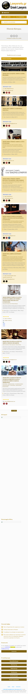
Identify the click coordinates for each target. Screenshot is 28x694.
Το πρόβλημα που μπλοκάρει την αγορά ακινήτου (14, 632)
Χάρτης (8, 16)
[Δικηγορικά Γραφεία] (4, 93)
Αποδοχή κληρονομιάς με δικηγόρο (11, 629)
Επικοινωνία (18, 686)
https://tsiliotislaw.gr (8, 196)
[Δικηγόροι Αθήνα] (7, 281)
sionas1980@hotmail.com (9, 401)
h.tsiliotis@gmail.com (8, 198)
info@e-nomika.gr (8, 320)
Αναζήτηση (21, 16)
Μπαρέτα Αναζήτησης (9, 22)
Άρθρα (13, 686)
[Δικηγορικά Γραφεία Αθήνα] (7, 93)
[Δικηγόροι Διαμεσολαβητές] (7, 404)
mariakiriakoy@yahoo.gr (9, 279)
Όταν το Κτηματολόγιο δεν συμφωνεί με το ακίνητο (14, 627)
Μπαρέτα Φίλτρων (6, 58)
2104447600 (10, 647)
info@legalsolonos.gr (8, 90)
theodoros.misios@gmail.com (10, 359)
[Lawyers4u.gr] (14, 5)
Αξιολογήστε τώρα (7, 86)
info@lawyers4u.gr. (5, 648)
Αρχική (9, 686)
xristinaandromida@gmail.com (10, 123)
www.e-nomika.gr (8, 318)
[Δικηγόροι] (9, 93)
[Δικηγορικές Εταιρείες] (9, 238)
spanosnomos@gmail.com (9, 235)
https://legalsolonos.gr (8, 88)
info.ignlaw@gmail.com (9, 160)
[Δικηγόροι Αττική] (9, 163)
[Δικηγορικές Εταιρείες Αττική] (4, 324)
